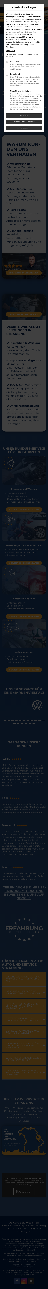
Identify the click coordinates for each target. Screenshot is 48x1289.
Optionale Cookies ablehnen (24, 122)
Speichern (24, 115)
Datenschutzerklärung (19, 44)
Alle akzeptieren (24, 128)
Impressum (10, 51)
